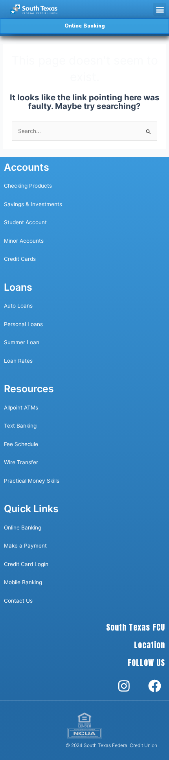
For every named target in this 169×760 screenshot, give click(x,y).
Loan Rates (18, 361)
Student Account (25, 222)
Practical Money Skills (31, 481)
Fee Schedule (21, 444)
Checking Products (28, 186)
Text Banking (20, 425)
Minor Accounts (24, 241)
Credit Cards (20, 259)
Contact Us (19, 601)
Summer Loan (21, 342)
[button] (159, 9)
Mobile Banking (23, 582)
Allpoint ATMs (21, 407)
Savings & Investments (33, 204)
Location (149, 645)
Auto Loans (18, 306)
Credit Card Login (26, 564)
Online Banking (22, 527)
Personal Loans (23, 324)
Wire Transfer (21, 462)
